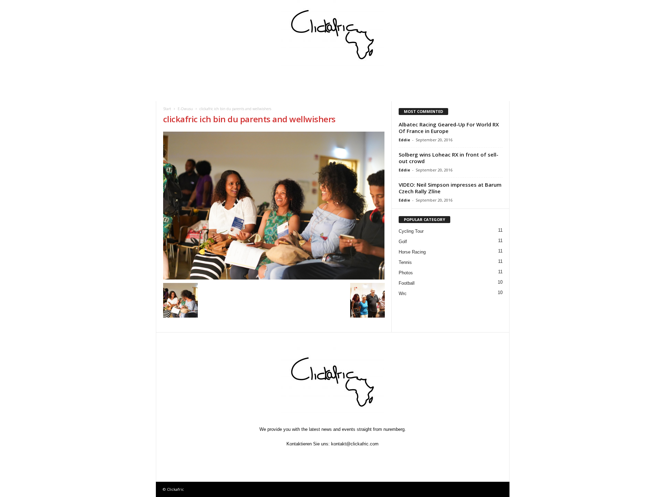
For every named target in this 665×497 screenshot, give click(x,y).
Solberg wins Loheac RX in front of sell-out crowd (448, 158)
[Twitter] (317, 457)
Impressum (430, 78)
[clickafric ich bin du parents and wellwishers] (274, 205)
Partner (388, 78)
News (175, 93)
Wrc (403, 293)
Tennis (405, 262)
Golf (403, 241)
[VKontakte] (349, 457)
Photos (406, 272)
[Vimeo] (333, 457)
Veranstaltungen (218, 78)
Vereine (310, 78)
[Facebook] (301, 457)
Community (268, 78)
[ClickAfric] (332, 34)
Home (175, 78)
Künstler (348, 78)
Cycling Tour (411, 231)
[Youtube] (364, 457)
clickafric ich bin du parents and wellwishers (249, 119)
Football (407, 283)
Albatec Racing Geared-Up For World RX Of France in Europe (449, 127)
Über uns (472, 78)
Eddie (404, 139)
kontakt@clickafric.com (355, 443)
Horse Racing (412, 252)
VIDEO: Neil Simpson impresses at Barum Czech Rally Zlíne (450, 188)
